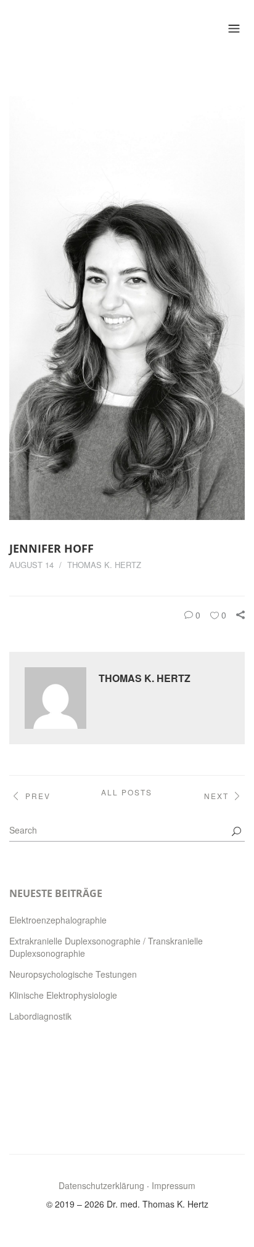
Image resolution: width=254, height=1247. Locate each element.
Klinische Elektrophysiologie (63, 995)
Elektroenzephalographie (58, 920)
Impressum (173, 1185)
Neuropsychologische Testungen (73, 974)
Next (216, 795)
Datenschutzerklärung (101, 1185)
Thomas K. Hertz (104, 565)
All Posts (126, 792)
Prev (38, 795)
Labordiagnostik (40, 1016)
